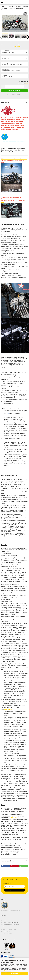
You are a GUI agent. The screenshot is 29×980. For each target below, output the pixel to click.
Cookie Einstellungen (7, 933)
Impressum (4, 917)
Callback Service (6, 931)
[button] (3, 86)
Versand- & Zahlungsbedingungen (10, 922)
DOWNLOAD (8, 709)
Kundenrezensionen (7, 861)
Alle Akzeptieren (14, 973)
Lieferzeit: (3, 45)
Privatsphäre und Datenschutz (9, 929)
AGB (3, 927)
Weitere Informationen (14, 977)
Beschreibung (5, 102)
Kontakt (4, 920)
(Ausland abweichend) (17, 46)
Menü (2, 2)
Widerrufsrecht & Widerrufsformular (10, 924)
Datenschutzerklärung (5, 970)
